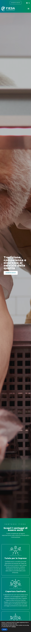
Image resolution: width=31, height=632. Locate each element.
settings (14, 626)
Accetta (4, 629)
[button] (29, 3)
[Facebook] (27, 3)
